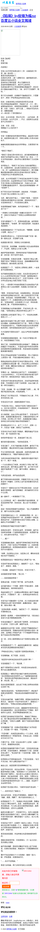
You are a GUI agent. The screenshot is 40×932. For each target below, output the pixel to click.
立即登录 (4, 916)
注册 (10, 916)
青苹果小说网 (21, 4)
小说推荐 (24, 10)
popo (7, 902)
